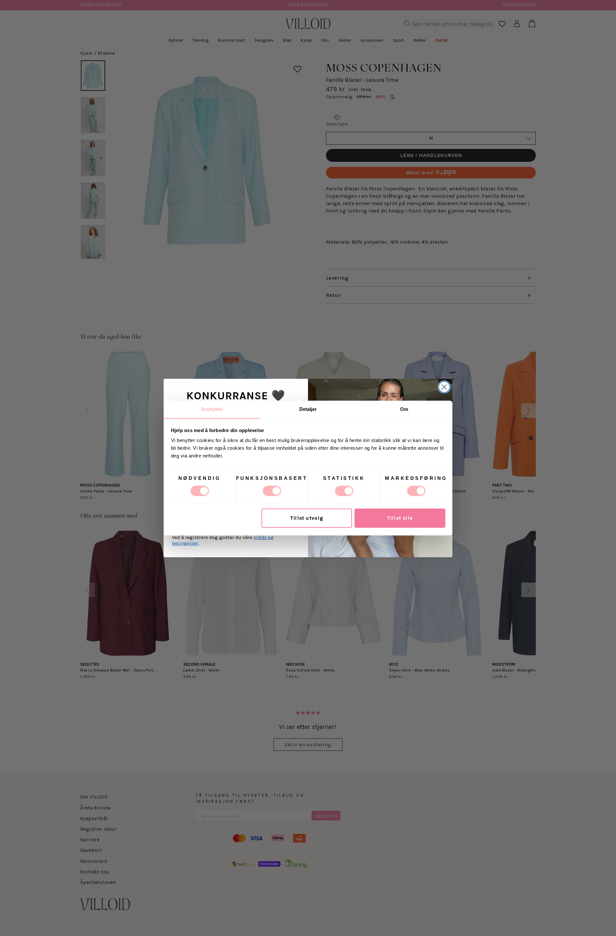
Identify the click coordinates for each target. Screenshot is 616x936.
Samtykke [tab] (212, 409)
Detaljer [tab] (308, 409)
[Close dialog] (444, 387)
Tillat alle (400, 518)
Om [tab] (404, 409)
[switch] (272, 491)
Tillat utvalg (306, 518)
